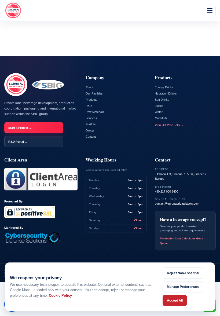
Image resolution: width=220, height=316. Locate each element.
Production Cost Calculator (177, 238)
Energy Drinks (164, 87)
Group (90, 130)
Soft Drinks (162, 99)
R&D (89, 105)
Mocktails (161, 118)
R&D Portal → (18, 141)
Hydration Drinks (166, 93)
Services (91, 118)
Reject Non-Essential (183, 273)
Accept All (175, 300)
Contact (91, 136)
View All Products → (169, 125)
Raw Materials (95, 112)
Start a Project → (20, 127)
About (89, 87)
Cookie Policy (60, 296)
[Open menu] (210, 10)
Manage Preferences (183, 287)
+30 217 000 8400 (166, 191)
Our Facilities (94, 93)
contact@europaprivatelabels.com (177, 203)
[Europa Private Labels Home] (13, 10)
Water (159, 112)
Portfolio (91, 124)
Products (91, 99)
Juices (159, 105)
